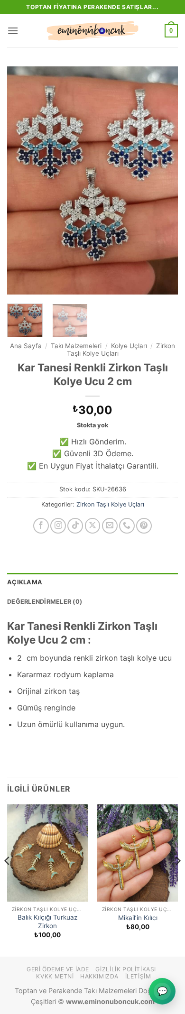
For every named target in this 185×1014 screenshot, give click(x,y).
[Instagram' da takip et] (58, 526)
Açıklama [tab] (24, 582)
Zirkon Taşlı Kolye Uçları (110, 504)
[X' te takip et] (93, 526)
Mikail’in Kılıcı (137, 918)
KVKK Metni (55, 976)
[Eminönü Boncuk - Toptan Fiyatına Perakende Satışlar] (92, 31)
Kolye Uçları (129, 346)
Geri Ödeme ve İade (58, 969)
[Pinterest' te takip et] (144, 526)
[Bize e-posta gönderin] (110, 526)
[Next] (162, 180)
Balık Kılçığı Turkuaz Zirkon (47, 921)
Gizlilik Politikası (125, 969)
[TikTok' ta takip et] (75, 526)
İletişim (138, 976)
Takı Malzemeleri (76, 346)
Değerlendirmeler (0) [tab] (44, 601)
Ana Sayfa (26, 346)
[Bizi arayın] (127, 526)
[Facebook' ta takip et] (41, 526)
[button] (12, 30)
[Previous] (22, 180)
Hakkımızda (99, 976)
